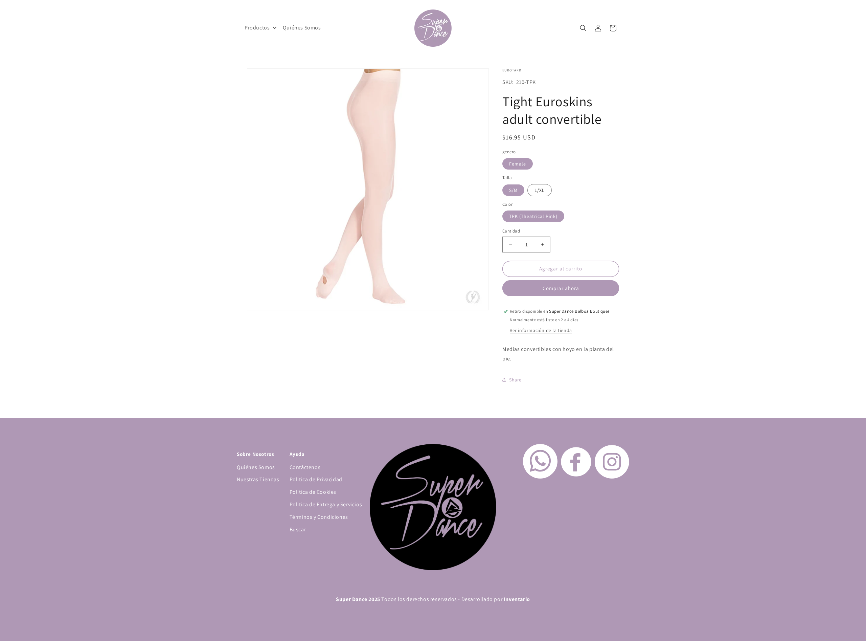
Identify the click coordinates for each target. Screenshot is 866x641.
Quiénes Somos (256, 467)
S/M (513, 190)
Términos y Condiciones (319, 517)
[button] (583, 28)
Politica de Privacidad (316, 479)
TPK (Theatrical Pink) (533, 216)
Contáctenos (305, 467)
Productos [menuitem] (257, 27)
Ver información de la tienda (541, 330)
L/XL (539, 190)
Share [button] (515, 380)
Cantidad (511, 231)
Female (517, 164)
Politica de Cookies (313, 491)
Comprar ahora (561, 288)
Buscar (298, 529)
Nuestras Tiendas (258, 479)
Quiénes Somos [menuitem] (302, 27)
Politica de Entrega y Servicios (326, 504)
